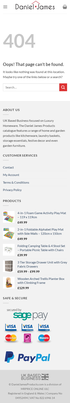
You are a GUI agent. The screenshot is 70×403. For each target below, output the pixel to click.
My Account (11, 175)
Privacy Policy (12, 190)
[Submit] (63, 87)
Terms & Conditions (16, 182)
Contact (8, 167)
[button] (5, 7)
